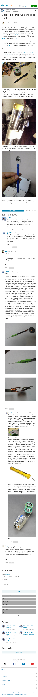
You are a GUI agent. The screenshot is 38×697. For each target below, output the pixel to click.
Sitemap (17, 694)
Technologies (4, 676)
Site (19, 6)
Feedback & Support (11, 692)
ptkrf (16, 38)
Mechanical (8, 596)
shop (6, 598)
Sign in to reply (12, 210)
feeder (6, 607)
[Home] (6, 6)
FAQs (18, 692)
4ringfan (8, 23)
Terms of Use (23, 692)
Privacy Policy (31, 692)
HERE (3, 38)
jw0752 (11, 45)
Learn (2, 673)
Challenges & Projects (6, 680)
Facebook (14, 664)
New (35, 10)
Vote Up (8, 247)
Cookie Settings (24, 694)
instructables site (18, 35)
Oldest (13, 230)
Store (2, 688)
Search (22, 6)
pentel (6, 609)
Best (19, 230)
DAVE (15, 203)
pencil (6, 601)
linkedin (23, 664)
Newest (24, 230)
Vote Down (10, 247)
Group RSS (19, 652)
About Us (3, 692)
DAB (6, 251)
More (5, 10)
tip (5, 612)
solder (6, 604)
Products (3, 684)
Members (3, 669)
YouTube (32, 664)
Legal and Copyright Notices (7, 694)
